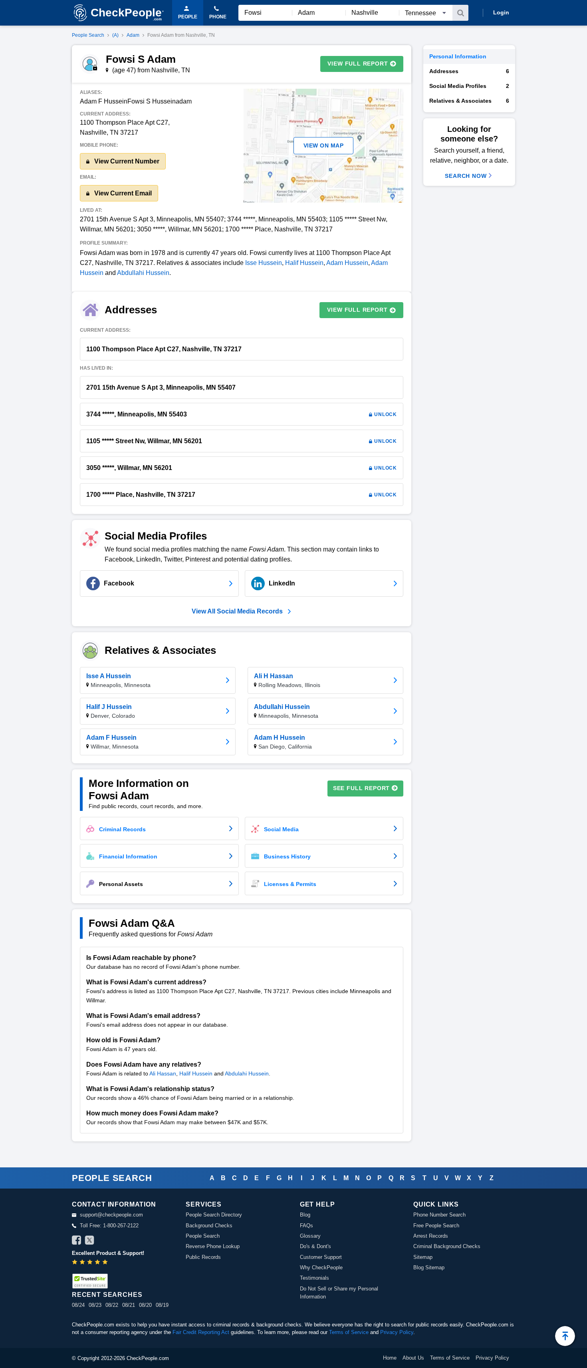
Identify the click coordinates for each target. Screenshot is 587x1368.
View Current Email (122, 193)
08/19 (162, 1305)
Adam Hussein (347, 262)
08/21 (128, 1305)
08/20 (145, 1305)
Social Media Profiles (469, 86)
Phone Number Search (439, 1215)
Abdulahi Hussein (247, 1073)
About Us (413, 1358)
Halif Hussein (304, 262)
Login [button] (501, 12)
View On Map (323, 145)
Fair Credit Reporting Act (201, 1332)
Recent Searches (107, 1294)
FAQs (306, 1226)
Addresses (469, 71)
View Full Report (357, 63)
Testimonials (314, 1278)
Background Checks (209, 1226)
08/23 (95, 1305)
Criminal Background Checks (446, 1246)
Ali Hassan (162, 1073)
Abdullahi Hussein (143, 272)
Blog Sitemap (428, 1267)
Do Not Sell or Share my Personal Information (339, 1293)
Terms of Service (349, 1332)
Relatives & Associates (469, 101)
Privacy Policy (396, 1332)
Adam (133, 35)
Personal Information (457, 56)
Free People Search (436, 1226)
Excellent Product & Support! (108, 1253)
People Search (88, 35)
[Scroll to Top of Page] (565, 1336)
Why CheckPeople (321, 1267)
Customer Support (321, 1257)
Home (390, 1358)
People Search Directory (214, 1215)
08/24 (78, 1305)
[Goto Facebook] (76, 1241)
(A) (115, 35)
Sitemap (422, 1257)
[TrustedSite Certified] (90, 1281)
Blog (305, 1215)
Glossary (310, 1236)
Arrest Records (430, 1236)
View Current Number (126, 161)
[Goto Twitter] (89, 1241)
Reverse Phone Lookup (213, 1246)
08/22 (111, 1305)
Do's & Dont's (315, 1246)
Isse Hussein (263, 262)
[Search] (460, 13)
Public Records (203, 1257)
